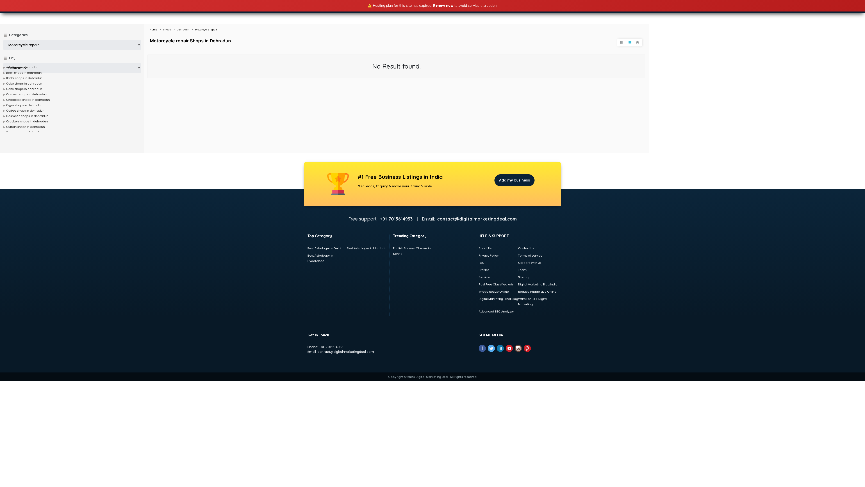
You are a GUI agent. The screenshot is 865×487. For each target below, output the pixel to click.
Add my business (514, 180)
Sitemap (524, 277)
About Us (485, 248)
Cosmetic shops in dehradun (27, 116)
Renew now (443, 5)
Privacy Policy (489, 255)
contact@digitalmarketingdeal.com (345, 351)
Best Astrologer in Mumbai (366, 248)
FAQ (482, 263)
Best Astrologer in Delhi (324, 248)
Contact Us (526, 248)
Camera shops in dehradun (26, 94)
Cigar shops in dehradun (24, 105)
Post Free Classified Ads (496, 284)
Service (484, 277)
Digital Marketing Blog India (538, 284)
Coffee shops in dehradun (25, 110)
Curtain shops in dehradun (25, 127)
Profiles (484, 270)
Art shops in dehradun (22, 67)
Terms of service (530, 255)
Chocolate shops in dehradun (28, 100)
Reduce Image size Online (537, 291)
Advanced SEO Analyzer (496, 311)
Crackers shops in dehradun (27, 121)
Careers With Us (530, 263)
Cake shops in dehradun (24, 83)
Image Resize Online (494, 291)
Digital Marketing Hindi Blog (498, 299)
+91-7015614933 (331, 347)
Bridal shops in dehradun (24, 78)
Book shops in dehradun (24, 73)
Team (522, 270)
